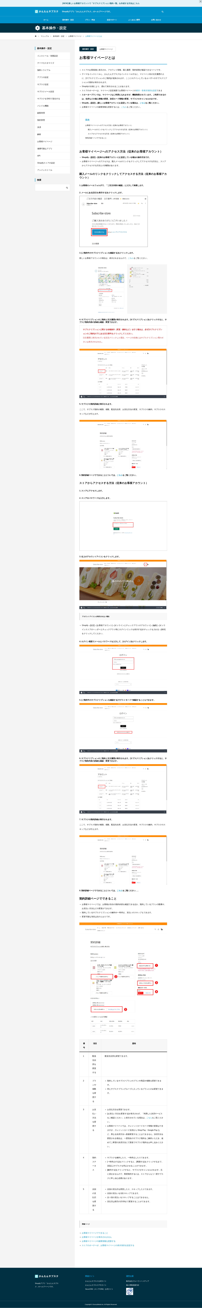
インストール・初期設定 (47, 56)
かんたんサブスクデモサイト (95, 1285)
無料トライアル (43, 70)
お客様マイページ (106, 49)
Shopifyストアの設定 (46, 163)
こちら (142, 103)
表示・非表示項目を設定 (146, 90)
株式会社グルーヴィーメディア (137, 1281)
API (38, 156)
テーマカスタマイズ (45, 63)
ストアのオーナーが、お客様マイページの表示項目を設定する (108, 1245)
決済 (39, 127)
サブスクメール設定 (45, 92)
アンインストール (44, 170)
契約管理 (41, 120)
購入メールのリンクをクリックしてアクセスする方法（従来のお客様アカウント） (118, 129)
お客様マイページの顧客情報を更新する (98, 1241)
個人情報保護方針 (132, 1285)
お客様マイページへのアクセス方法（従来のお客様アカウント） (109, 125)
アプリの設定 (43, 77)
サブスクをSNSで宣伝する (48, 99)
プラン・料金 (90, 20)
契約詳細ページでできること (96, 138)
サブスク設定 (43, 84)
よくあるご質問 (134, 20)
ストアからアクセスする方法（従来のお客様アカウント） (109, 134)
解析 (39, 134)
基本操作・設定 (68, 20)
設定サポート (112, 20)
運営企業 (130, 1276)
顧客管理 (41, 113)
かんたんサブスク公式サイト (95, 1281)
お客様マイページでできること (95, 1233)
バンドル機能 (43, 106)
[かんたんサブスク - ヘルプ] (46, 11)
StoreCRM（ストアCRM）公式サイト (99, 1289)
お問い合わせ (156, 20)
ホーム (45, 20)
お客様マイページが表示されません (97, 1237)
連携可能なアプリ (44, 149)
